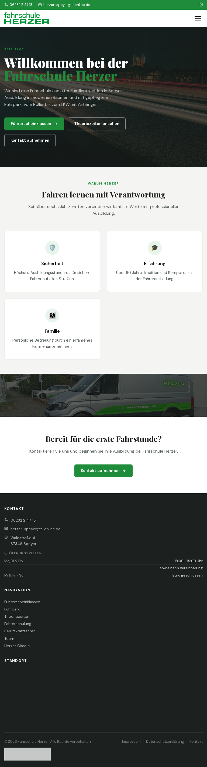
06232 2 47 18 (20, 4)
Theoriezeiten (16, 616)
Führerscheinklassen (31, 123)
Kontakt (196, 741)
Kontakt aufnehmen (30, 140)
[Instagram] (201, 4)
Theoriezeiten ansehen (96, 123)
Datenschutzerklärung (165, 741)
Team (9, 638)
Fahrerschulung (17, 623)
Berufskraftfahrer (19, 631)
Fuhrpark (12, 609)
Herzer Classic (17, 645)
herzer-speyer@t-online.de (66, 4)
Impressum (131, 741)
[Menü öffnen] (198, 18)
